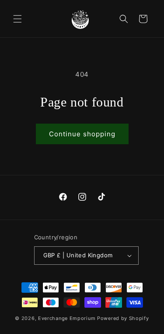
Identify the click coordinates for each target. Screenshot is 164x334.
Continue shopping (82, 134)
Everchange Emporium (66, 318)
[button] (17, 18)
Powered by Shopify (123, 318)
